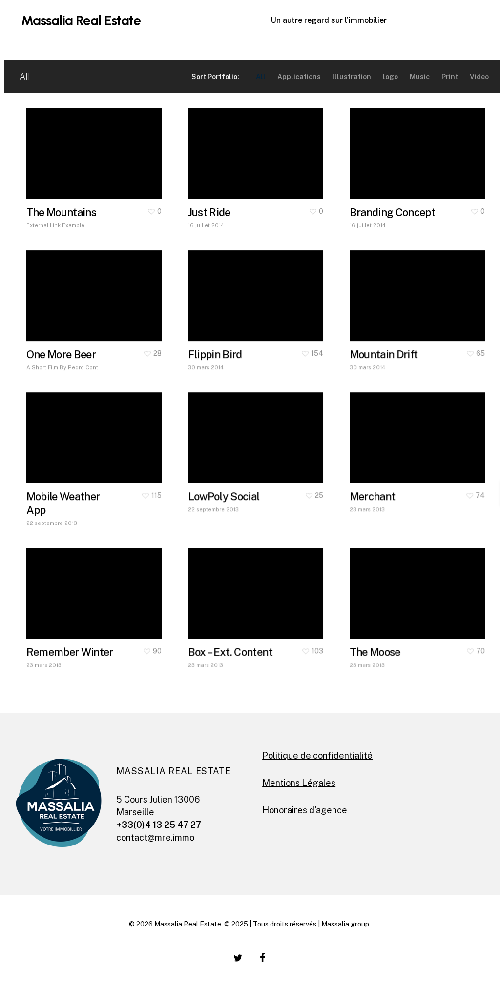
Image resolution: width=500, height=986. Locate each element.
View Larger (65, 144)
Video (479, 76)
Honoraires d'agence (304, 810)
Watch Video (228, 584)
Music (420, 76)
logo (390, 76)
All (261, 76)
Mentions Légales (298, 783)
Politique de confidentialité (317, 755)
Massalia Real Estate (81, 20)
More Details (122, 144)
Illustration (352, 76)
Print (449, 76)
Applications (299, 76)
